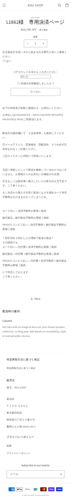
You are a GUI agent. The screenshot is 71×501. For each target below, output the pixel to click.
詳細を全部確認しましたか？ (37, 83)
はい (8, 60)
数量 (35, 36)
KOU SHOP (31, 495)
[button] (4, 5)
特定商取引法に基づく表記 (21, 368)
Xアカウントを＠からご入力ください (35, 72)
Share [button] (37, 298)
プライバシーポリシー (19, 453)
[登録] (60, 474)
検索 (9, 445)
